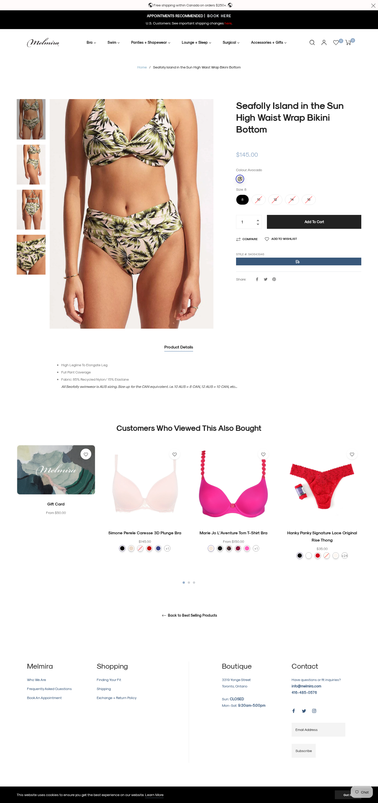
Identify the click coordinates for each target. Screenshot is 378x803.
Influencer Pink (247, 548)
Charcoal (220, 548)
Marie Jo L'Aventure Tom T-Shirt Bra (233, 532)
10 (258, 198)
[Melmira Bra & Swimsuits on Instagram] (314, 710)
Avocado (240, 179)
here (227, 23)
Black (299, 555)
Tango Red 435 (149, 548)
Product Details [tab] (178, 346)
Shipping (104, 688)
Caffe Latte (211, 548)
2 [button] (189, 582)
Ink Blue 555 (158, 548)
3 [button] (194, 582)
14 (292, 198)
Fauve (229, 548)
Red (317, 555)
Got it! (348, 795)
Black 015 (122, 548)
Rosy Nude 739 (131, 548)
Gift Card (56, 503)
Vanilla (335, 555)
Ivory (326, 555)
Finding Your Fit (109, 679)
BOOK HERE (218, 16)
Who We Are (36, 679)
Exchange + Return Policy (117, 697)
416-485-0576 (304, 692)
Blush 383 (140, 548)
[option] (56, 491)
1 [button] (184, 582)
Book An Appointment (44, 697)
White (308, 555)
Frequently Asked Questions (49, 688)
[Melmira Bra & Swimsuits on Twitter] (304, 710)
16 (309, 198)
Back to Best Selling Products (192, 615)
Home (142, 67)
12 (275, 198)
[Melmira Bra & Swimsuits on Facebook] (294, 710)
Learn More (154, 794)
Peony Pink (238, 548)
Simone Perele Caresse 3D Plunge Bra (144, 532)
